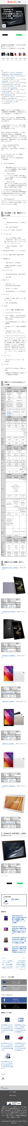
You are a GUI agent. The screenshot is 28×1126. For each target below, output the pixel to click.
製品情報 (6, 605)
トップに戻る (5, 876)
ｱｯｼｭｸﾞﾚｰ (9, 411)
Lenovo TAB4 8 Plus (10, 77)
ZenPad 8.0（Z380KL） (8, 701)
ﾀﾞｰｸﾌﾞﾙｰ (9, 415)
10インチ (14, 21)
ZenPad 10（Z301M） (7, 91)
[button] (25, 2)
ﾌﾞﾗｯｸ (22, 411)
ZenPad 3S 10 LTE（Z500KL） (10, 567)
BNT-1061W (11, 98)
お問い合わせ (12, 1095)
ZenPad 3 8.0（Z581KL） (9, 611)
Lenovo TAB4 (5, 81)
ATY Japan (9, 27)
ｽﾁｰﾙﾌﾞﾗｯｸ (16, 411)
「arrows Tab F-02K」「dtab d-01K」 (12, 84)
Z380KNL (11, 693)
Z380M (7, 693)
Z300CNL (12, 823)
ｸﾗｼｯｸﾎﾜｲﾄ (9, 413)
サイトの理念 (12, 1092)
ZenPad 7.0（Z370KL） (8, 743)
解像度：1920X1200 (7, 22)
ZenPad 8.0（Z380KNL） (9, 655)
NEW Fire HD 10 (8, 94)
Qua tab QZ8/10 (13, 87)
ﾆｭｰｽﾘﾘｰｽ (12, 605)
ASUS (4, 21)
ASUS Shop (20, 693)
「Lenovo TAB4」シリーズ (10, 101)
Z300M (7, 823)
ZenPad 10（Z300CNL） (9, 786)
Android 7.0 (8, 21)
